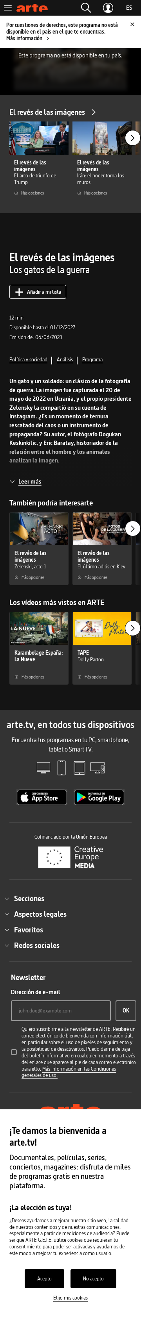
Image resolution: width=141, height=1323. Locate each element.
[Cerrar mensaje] (132, 24)
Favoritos (28, 929)
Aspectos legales (40, 914)
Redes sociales (37, 945)
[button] (86, 8)
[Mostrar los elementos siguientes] (133, 138)
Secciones (29, 898)
